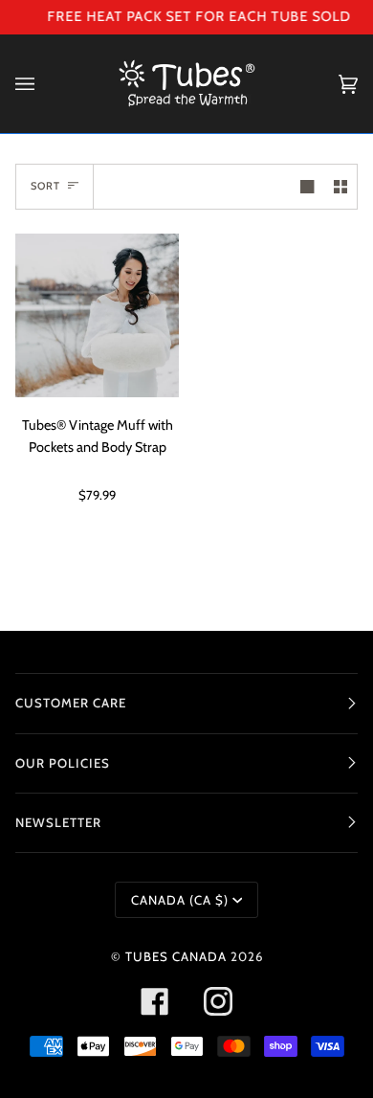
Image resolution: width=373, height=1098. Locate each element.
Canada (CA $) (180, 900)
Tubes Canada (176, 956)
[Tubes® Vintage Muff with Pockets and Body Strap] (97, 315)
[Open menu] (44, 83)
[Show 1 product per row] (307, 187)
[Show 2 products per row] (340, 187)
